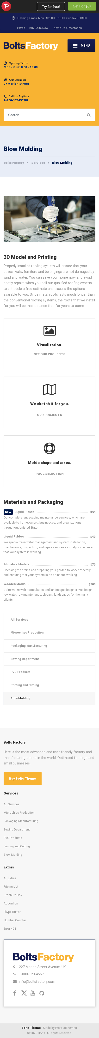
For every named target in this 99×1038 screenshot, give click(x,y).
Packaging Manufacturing (29, 645)
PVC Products (20, 672)
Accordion (11, 903)
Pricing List (11, 886)
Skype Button (12, 912)
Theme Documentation (67, 28)
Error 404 (10, 928)
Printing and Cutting (25, 685)
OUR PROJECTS (49, 415)
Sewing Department (25, 659)
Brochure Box (13, 895)
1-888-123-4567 (31, 974)
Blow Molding (20, 698)
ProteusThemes (6, 6)
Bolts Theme (31, 1028)
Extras (21, 28)
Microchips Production (27, 632)
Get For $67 (82, 6)
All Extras (10, 878)
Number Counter (15, 920)
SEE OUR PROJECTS (49, 354)
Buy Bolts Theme (22, 778)
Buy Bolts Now (38, 28)
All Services (19, 619)
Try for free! (51, 6)
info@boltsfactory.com (37, 981)
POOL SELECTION (50, 474)
